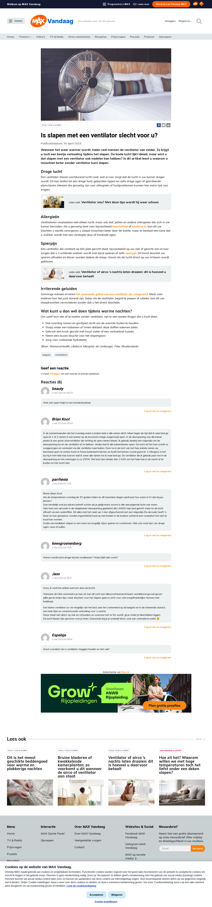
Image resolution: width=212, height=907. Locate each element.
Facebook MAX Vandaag (135, 835)
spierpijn (131, 253)
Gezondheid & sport (171, 750)
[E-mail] (164, 125)
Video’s (40, 36)
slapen (46, 354)
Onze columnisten (79, 36)
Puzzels (135, 36)
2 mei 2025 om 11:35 (61, 483)
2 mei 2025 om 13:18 (61, 547)
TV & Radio (57, 36)
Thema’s (24, 36)
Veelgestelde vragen (87, 840)
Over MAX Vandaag (87, 833)
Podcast (149, 36)
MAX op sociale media (135, 856)
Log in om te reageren (157, 411)
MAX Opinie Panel (53, 833)
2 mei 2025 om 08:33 (62, 393)
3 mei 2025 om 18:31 (61, 578)
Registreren (186, 20)
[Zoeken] (199, 21)
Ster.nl (125, 672)
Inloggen (170, 20)
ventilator (61, 354)
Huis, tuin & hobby (51, 125)
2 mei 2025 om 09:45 (62, 423)
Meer (199, 738)
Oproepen (165, 36)
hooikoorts (139, 226)
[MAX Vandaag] (51, 21)
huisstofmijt (120, 226)
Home (10, 36)
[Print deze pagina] (168, 125)
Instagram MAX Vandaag (135, 846)
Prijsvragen (118, 36)
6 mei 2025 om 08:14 (62, 639)
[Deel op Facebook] (159, 125)
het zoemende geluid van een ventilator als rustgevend (112, 294)
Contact (79, 847)
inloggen (55, 373)
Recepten (101, 36)
